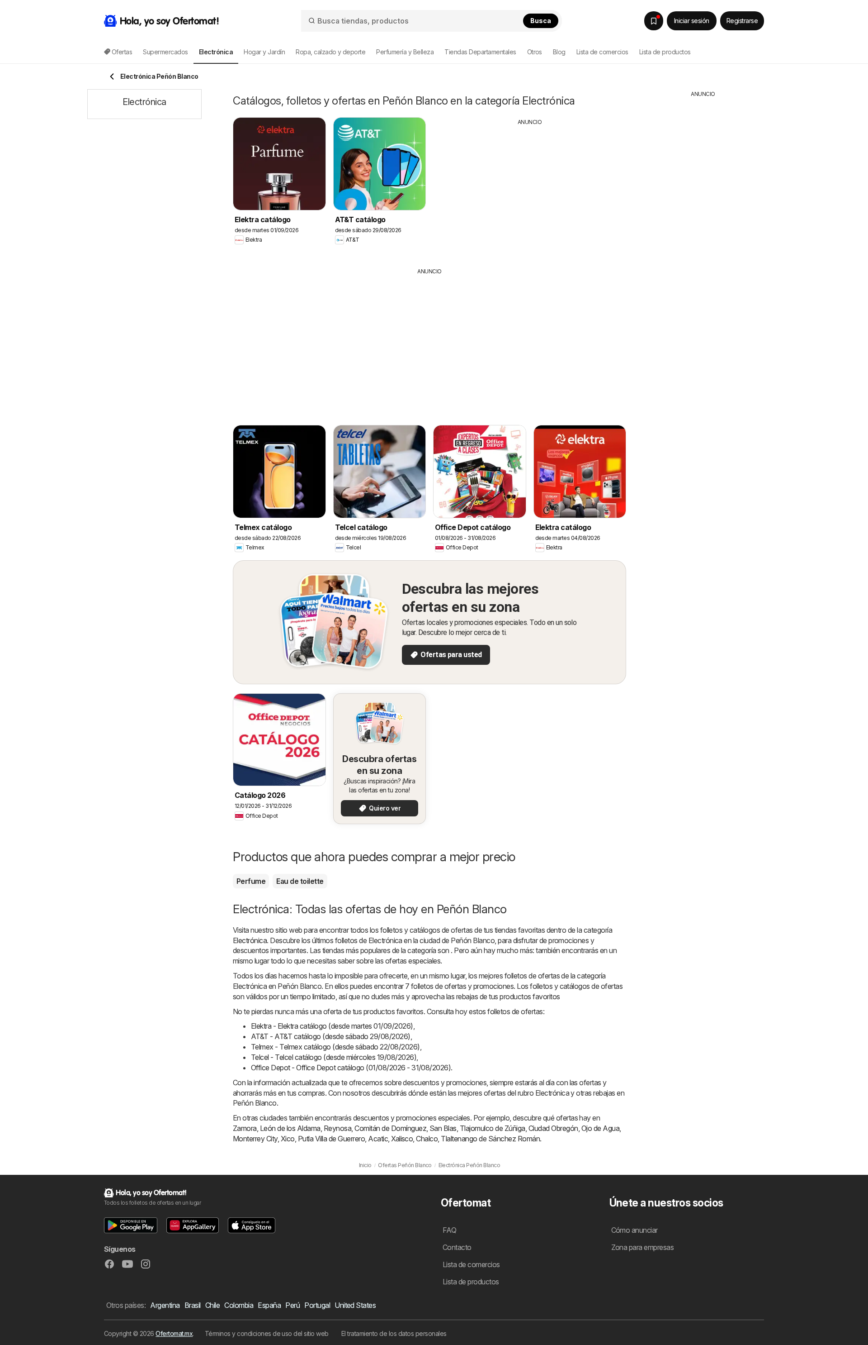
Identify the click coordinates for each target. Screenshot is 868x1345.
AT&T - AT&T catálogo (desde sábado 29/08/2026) (330, 1036)
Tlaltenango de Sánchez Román (490, 1138)
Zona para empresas (642, 1247)
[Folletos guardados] (653, 20)
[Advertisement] (530, 189)
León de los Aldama (290, 1128)
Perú (292, 1305)
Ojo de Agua (600, 1128)
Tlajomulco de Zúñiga (492, 1128)
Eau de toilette (299, 881)
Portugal (317, 1305)
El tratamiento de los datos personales (394, 1333)
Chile (212, 1305)
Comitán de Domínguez (390, 1128)
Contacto (457, 1247)
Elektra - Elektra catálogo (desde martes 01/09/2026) (332, 1025)
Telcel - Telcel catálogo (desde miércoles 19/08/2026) (333, 1057)
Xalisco (402, 1138)
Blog (559, 52)
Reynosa (337, 1128)
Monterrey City (255, 1138)
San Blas (443, 1128)
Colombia (238, 1305)
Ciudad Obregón (553, 1128)
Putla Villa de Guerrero (331, 1138)
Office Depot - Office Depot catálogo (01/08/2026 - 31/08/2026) (351, 1067)
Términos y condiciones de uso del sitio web (267, 1333)
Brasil (192, 1305)
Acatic (378, 1138)
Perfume (250, 881)
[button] (130, 1225)
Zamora (245, 1128)
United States (355, 1305)
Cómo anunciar (634, 1230)
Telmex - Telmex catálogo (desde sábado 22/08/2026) (335, 1046)
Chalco (427, 1138)
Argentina (164, 1305)
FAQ (449, 1230)
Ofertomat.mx (174, 1333)
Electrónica (250, 940)
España (269, 1305)
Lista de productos (665, 52)
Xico (288, 1138)
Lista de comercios (602, 52)
